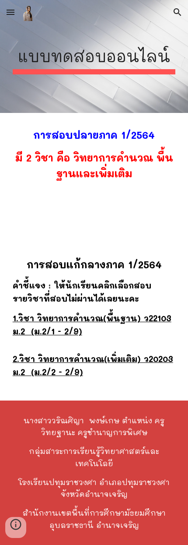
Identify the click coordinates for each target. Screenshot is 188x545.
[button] (10, 12)
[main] (94, 56)
